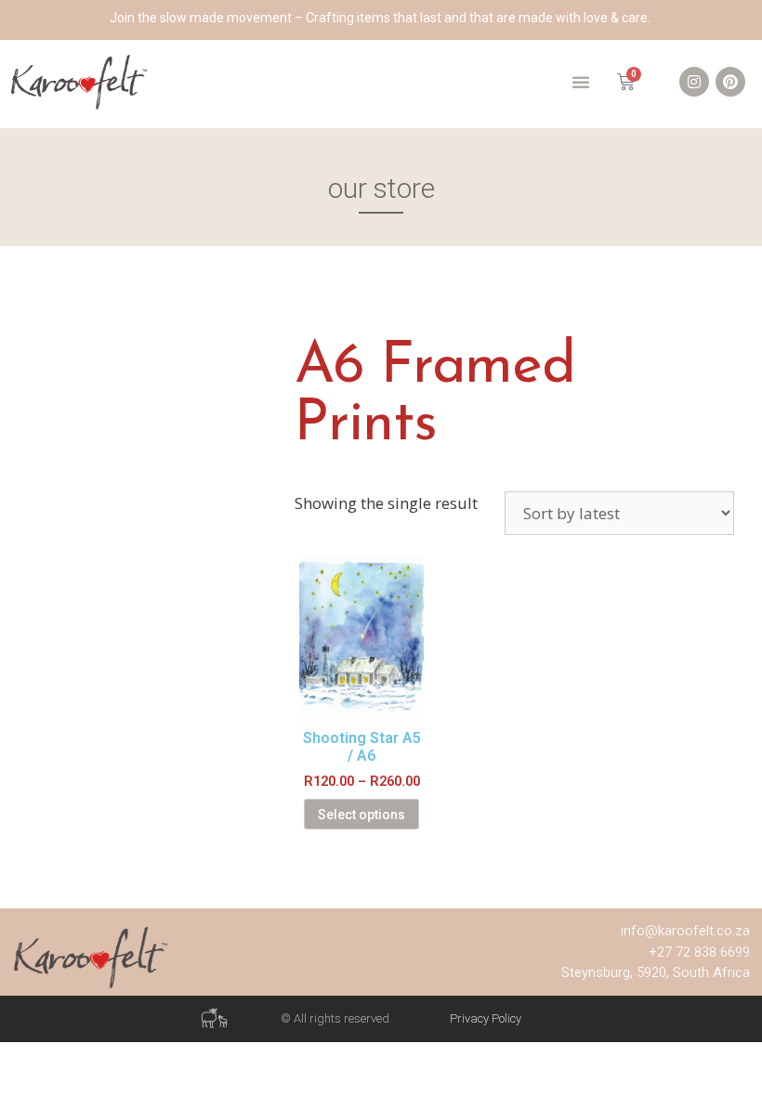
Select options (361, 814)
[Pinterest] (730, 82)
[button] (581, 82)
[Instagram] (694, 82)
